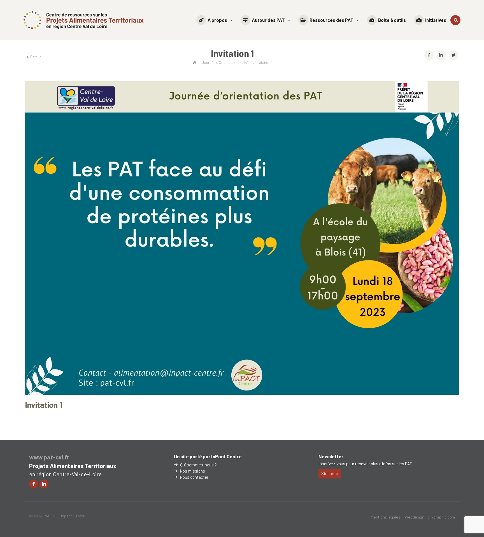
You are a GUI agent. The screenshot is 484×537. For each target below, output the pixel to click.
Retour (35, 57)
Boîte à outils (392, 20)
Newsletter (330, 456)
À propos (217, 20)
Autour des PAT (268, 20)
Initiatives (435, 20)
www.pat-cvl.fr (49, 457)
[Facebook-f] (33, 484)
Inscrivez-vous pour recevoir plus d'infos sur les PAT (365, 463)
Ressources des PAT (331, 20)
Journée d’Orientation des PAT (226, 62)
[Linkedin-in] (43, 484)
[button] (214, 20)
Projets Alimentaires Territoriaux (72, 465)
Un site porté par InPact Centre (208, 456)
